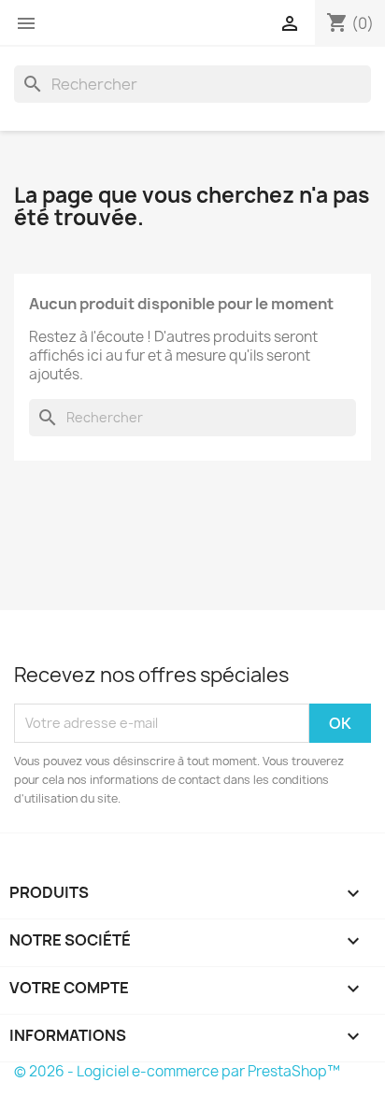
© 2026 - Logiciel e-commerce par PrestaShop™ (177, 1071)
